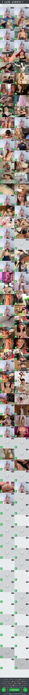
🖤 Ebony (11, 679)
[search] (25, 689)
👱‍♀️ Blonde (24, 681)
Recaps (16, 693)
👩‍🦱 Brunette (4, 683)
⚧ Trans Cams (6, 687)
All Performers (20, 693)
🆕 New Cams (16, 685)
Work (13, 693)
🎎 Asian (6, 679)
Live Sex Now (14, 690)
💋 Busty (25, 683)
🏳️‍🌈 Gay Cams (22, 685)
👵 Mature (14, 681)
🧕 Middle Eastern (7, 681)
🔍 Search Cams (21, 691)
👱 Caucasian (22, 679)
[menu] (3, 689)
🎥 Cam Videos (7, 691)
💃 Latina (16, 679)
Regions (10, 693)
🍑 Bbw (15, 683)
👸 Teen (19, 681)
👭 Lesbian (6, 685)
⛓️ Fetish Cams (22, 687)
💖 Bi (10, 685)
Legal (25, 693)
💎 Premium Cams (14, 687)
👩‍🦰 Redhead (10, 683)
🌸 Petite (20, 683)
